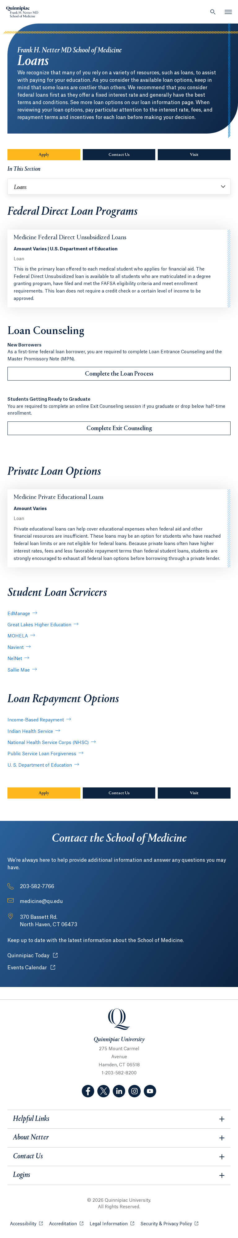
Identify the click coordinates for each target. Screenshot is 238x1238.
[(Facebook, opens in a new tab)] (88, 1091)
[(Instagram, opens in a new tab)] (134, 1091)
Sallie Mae (18, 670)
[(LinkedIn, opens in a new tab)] (119, 1091)
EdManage (18, 614)
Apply (44, 155)
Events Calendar (31, 967)
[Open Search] (213, 12)
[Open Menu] (228, 12)
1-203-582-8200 (119, 1073)
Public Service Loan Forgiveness (41, 754)
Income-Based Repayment (35, 720)
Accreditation (66, 1224)
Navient (15, 647)
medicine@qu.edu (41, 901)
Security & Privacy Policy (169, 1224)
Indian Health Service (30, 731)
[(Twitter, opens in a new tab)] (103, 1091)
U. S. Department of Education (39, 765)
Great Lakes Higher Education (39, 625)
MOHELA (17, 636)
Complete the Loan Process (119, 374)
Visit (194, 155)
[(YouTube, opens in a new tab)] (150, 1091)
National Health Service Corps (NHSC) (48, 743)
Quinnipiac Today (32, 955)
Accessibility (26, 1224)
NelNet (14, 659)
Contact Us (119, 155)
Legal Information (112, 1224)
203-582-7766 (37, 886)
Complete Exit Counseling (119, 428)
